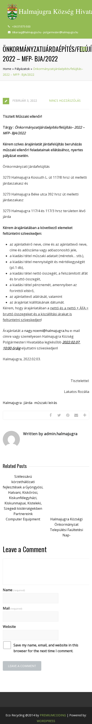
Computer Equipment (23, 519)
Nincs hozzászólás (65, 100)
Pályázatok (22, 69)
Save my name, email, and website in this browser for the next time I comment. (45, 648)
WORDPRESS (46, 721)
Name (14, 590)
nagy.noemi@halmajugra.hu (46, 330)
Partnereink (23, 513)
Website (9, 626)
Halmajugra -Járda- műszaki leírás (30, 402)
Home (7, 69)
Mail (12, 608)
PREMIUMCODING (53, 715)
